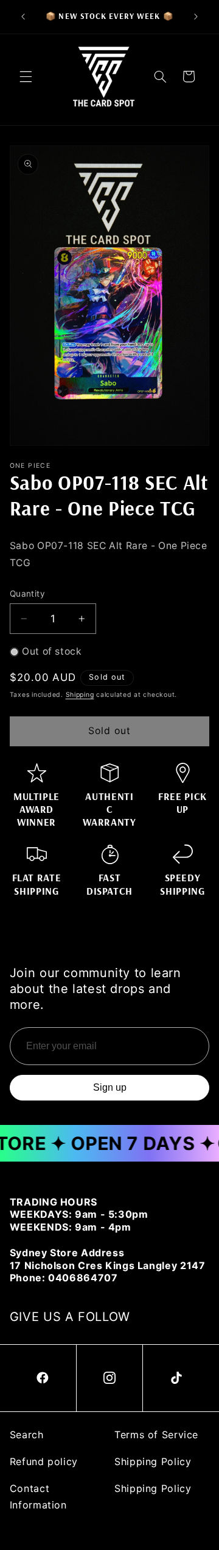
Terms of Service (156, 1434)
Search (27, 1434)
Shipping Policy (152, 1461)
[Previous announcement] (23, 16)
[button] (26, 76)
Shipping (80, 695)
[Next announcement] (195, 16)
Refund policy (44, 1461)
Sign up (110, 1087)
